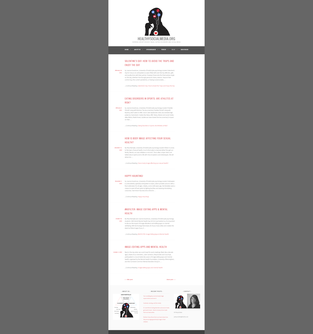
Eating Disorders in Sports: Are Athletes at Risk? (153, 126)
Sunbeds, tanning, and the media (152, 303)
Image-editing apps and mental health (146, 246)
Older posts (129, 279)
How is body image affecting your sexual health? (153, 163)
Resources (184, 49)
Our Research (151, 49)
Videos (163, 49)
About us (137, 49)
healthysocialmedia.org (156, 38)
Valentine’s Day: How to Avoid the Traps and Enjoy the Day (156, 86)
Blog (173, 49)
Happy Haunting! (134, 175)
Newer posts (170, 279)
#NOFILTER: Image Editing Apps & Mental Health (153, 234)
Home (127, 49)
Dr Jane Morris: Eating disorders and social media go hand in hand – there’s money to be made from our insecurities (156, 310)
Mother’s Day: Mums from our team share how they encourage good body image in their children (155, 319)
